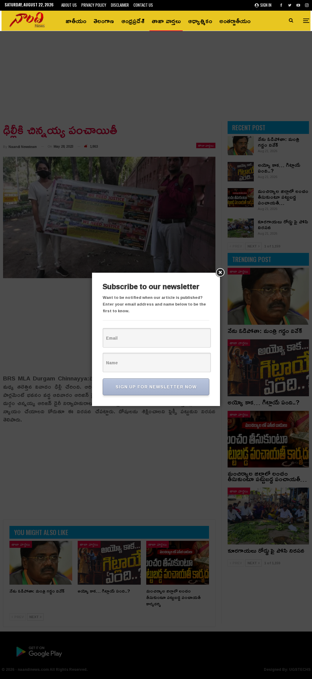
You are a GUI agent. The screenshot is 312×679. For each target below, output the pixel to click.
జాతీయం (76, 21)
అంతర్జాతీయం (234, 21)
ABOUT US (69, 5)
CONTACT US (143, 5)
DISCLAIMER (120, 5)
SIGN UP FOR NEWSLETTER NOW (156, 387)
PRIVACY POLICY (93, 5)
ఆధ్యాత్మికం (200, 21)
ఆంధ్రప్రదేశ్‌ (132, 21)
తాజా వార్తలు (166, 21)
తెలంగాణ (104, 21)
